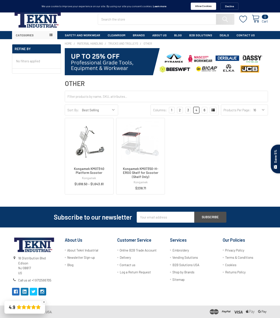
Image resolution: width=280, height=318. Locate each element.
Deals (224, 35)
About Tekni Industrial (82, 250)
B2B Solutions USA (185, 265)
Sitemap (178, 279)
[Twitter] (33, 291)
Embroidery (180, 250)
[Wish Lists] (245, 19)
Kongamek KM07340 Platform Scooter (89, 171)
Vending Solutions (185, 257)
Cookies (230, 265)
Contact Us (245, 35)
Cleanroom (116, 35)
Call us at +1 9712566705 (34, 280)
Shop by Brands (183, 272)
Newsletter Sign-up (81, 257)
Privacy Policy (234, 250)
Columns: (160, 110)
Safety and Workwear (82, 35)
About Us (159, 35)
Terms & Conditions (239, 257)
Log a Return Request (135, 272)
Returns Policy (235, 272)
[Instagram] (42, 291)
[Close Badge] (44, 302)
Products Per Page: (237, 110)
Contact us (127, 265)
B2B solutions (200, 35)
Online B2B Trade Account (138, 250)
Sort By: (73, 110)
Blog (178, 35)
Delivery (125, 257)
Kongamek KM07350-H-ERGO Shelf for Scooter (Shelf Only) (140, 173)
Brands (139, 35)
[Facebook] (16, 291)
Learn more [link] (159, 6)
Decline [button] (229, 6)
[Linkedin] (24, 291)
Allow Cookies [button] (203, 5)
